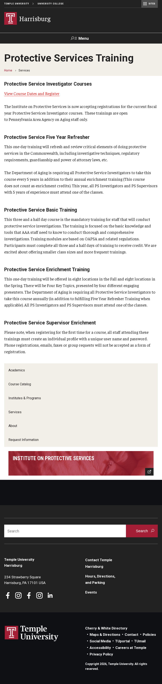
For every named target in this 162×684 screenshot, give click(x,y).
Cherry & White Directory (106, 628)
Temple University (16, 3)
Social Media (100, 641)
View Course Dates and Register (31, 93)
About (12, 426)
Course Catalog (19, 384)
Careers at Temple (130, 648)
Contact (131, 634)
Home (8, 70)
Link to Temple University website (31, 633)
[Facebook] (8, 596)
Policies (149, 634)
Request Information (23, 440)
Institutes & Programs (24, 398)
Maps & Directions (105, 634)
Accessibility (100, 648)
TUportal (122, 641)
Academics (16, 370)
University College (51, 3)
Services (15, 412)
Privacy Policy (101, 654)
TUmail (140, 641)
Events (91, 592)
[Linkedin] (50, 596)
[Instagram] (18, 596)
